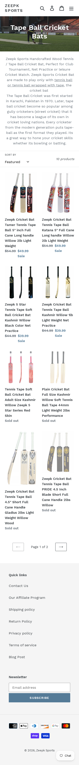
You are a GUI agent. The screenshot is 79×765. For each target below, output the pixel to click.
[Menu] (71, 8)
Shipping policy (22, 609)
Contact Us (18, 586)
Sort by (10, 154)
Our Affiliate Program (27, 598)
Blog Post (17, 657)
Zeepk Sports (14, 8)
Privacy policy (20, 633)
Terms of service (22, 645)
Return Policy (20, 621)
